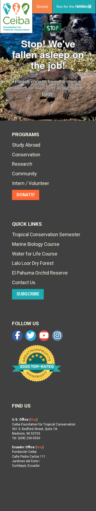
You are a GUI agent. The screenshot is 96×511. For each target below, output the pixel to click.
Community (24, 173)
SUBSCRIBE (28, 294)
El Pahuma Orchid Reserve (40, 273)
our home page (62, 90)
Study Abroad (26, 145)
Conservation (26, 154)
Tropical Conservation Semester (46, 234)
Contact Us (23, 282)
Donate (42, 7)
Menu (82, 7)
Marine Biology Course (35, 244)
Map (33, 419)
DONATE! (26, 194)
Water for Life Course (34, 254)
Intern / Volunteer (30, 183)
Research (22, 164)
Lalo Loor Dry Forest (33, 263)
